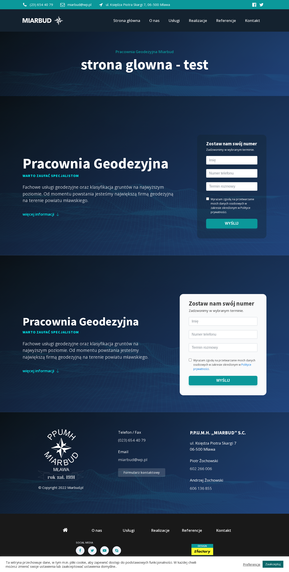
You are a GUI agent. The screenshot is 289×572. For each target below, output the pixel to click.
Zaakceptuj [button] (273, 564)
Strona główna (126, 20)
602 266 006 (201, 468)
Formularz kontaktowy (142, 472)
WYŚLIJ (232, 223)
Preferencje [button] (251, 564)
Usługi (174, 20)
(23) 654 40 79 (41, 4)
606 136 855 (201, 488)
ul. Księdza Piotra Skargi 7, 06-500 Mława (138, 4)
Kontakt (252, 20)
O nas (154, 20)
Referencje (226, 20)
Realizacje (198, 20)
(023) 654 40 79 (132, 440)
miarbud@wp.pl (79, 4)
